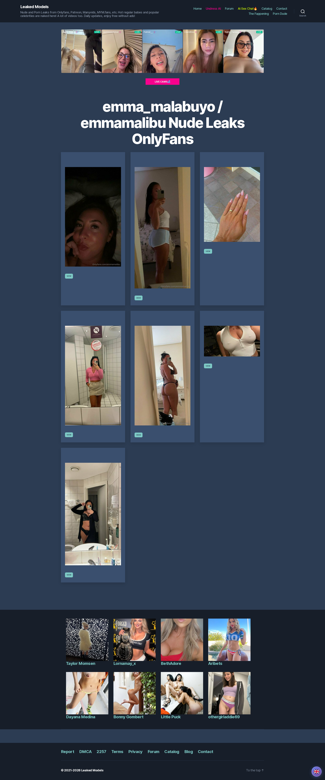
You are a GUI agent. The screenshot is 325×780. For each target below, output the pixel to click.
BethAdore (171, 663)
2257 (101, 751)
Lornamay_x (124, 663)
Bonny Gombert (128, 716)
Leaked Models (34, 7)
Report (67, 751)
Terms (117, 751)
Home (197, 8)
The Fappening (258, 13)
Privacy (135, 751)
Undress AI (213, 8)
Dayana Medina (80, 716)
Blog (188, 751)
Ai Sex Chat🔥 (247, 8)
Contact (281, 8)
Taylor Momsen (80, 663)
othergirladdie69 (224, 716)
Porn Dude (280, 13)
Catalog (267, 8)
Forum (229, 8)
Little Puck (171, 716)
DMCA (85, 751)
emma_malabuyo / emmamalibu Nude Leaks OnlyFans (162, 122)
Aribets (215, 663)
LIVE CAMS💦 (162, 81)
